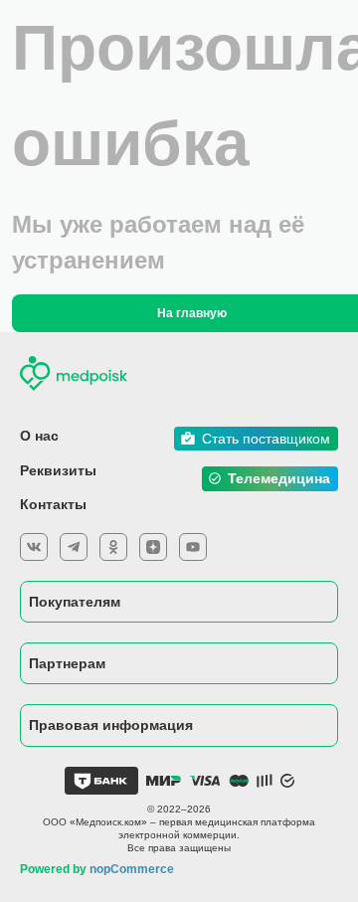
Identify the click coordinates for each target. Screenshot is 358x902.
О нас (39, 436)
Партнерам (67, 663)
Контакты (53, 504)
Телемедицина (279, 478)
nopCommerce (132, 869)
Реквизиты (58, 470)
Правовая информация (111, 725)
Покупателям (74, 602)
